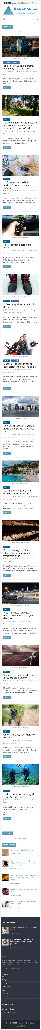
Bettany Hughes (24, 250)
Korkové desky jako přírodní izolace (22, 850)
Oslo (4, 437)
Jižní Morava (7, 743)
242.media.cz (20, 1025)
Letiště (11, 624)
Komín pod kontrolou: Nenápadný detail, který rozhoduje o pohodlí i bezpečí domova (24, 877)
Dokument (6, 253)
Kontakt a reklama (8, 1009)
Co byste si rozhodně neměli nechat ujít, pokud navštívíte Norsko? (18, 428)
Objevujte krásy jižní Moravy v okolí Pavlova (19, 736)
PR (15, 71)
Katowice (6, 624)
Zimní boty (19, 312)
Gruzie (28, 559)
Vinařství (5, 561)
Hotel (26, 131)
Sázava (5, 134)
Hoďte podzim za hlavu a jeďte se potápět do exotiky (19, 795)
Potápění (6, 802)
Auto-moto (22, 71)
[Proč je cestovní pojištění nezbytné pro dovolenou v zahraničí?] (20, 156)
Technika (7, 62)
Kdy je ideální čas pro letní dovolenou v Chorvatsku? (17, 492)
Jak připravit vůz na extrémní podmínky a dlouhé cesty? (18, 67)
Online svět (6, 987)
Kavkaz (33, 559)
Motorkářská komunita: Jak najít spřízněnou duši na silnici (19, 365)
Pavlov (18, 743)
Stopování (6, 683)
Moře (14, 499)
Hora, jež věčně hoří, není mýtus (17, 246)
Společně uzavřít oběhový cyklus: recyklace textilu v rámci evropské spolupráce (21, 942)
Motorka (5, 372)
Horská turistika (29, 310)
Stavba (4, 990)
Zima (13, 312)
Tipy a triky (15, 62)
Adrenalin (26, 681)
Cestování (28, 71)
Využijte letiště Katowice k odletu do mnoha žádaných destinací (18, 615)
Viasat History (14, 253)
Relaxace (31, 131)
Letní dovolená (7, 499)
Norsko (32, 434)
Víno (10, 561)
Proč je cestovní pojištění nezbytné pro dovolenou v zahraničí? (17, 185)
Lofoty (27, 434)
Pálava (13, 743)
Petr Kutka (18, 681)
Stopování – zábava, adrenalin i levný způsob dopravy (20, 676)
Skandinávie (10, 437)
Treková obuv (7, 312)
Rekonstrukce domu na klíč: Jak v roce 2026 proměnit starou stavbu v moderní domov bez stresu (24, 863)
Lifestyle (6, 119)
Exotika (34, 800)
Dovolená (6, 193)
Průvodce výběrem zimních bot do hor (20, 306)
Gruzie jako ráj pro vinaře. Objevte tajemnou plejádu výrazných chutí (17, 553)
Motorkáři (12, 372)
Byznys (4, 980)
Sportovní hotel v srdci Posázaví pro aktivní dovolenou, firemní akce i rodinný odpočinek (20, 125)
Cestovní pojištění (31, 191)
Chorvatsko (29, 496)
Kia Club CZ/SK (20, 838)
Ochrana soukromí (8, 1012)
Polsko (16, 624)
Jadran (35, 496)
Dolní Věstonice (30, 740)
